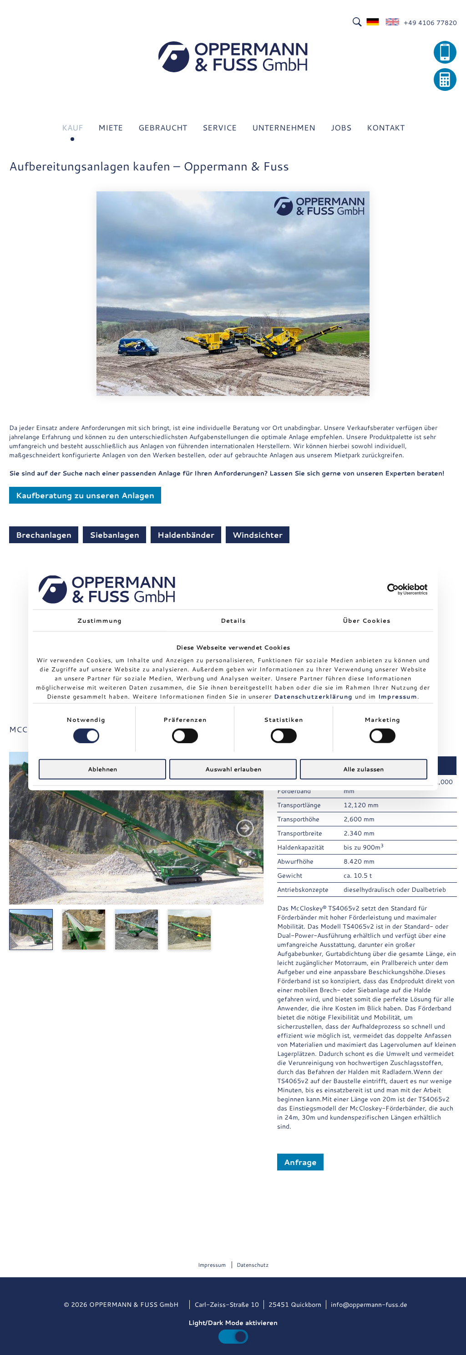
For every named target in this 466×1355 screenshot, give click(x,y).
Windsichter (258, 534)
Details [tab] (233, 620)
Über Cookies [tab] (366, 620)
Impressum (397, 696)
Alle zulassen (363, 769)
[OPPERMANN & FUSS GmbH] (233, 57)
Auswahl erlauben (233, 769)
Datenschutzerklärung (313, 696)
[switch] (185, 735)
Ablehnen (102, 769)
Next (245, 828)
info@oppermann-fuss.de (369, 1304)
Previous (27, 828)
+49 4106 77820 (430, 22)
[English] (392, 22)
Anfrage (300, 1161)
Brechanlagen (43, 534)
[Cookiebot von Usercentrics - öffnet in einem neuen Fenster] (387, 589)
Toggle (233, 1337)
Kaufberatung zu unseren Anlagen (85, 495)
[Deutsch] (373, 22)
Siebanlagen (114, 534)
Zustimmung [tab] (99, 620)
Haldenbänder (185, 534)
